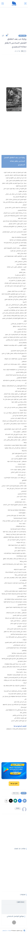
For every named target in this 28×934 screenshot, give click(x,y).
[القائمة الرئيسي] (25, 3)
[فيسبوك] (14, 922)
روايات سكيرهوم (7, 930)
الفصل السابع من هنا (20, 726)
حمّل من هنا (14, 783)
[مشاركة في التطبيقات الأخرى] (6, 801)
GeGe (22, 51)
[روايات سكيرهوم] (14, 3)
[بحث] (2, 3)
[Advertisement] (14, 21)
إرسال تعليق (20, 902)
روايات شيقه (22, 35)
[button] (20, 801)
